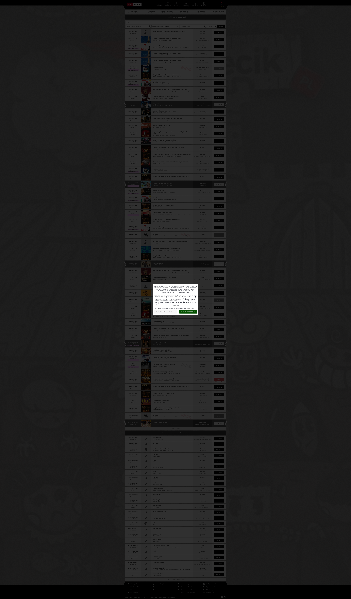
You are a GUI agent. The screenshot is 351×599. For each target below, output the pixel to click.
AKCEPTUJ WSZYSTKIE (188, 312)
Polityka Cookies (191, 308)
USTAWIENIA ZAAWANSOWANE (165, 312)
